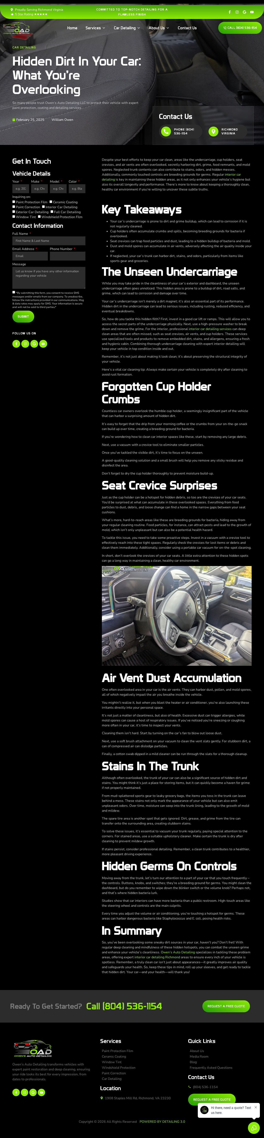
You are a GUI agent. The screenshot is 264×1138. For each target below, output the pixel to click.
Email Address (23, 249)
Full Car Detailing (67, 212)
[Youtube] (252, 12)
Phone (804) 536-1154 (184, 131)
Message (19, 265)
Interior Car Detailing (61, 207)
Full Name (20, 234)
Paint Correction (28, 207)
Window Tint (26, 217)
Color (73, 182)
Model (55, 182)
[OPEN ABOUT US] (168, 28)
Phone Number (61, 249)
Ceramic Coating (65, 202)
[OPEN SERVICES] (104, 28)
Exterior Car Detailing (32, 212)
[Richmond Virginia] (213, 131)
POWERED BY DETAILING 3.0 (162, 1121)
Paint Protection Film (31, 202)
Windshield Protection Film (61, 217)
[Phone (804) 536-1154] (166, 131)
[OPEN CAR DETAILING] (138, 28)
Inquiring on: (21, 197)
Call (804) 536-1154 (124, 1006)
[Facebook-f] (229, 12)
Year (16, 182)
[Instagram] (237, 12)
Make (35, 182)
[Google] (244, 12)
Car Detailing (24, 47)
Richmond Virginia (230, 131)
